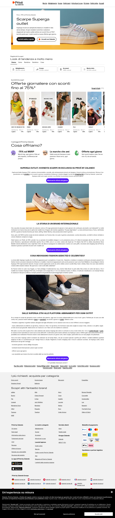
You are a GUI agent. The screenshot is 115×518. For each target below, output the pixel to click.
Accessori (38, 435)
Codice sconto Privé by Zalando (44, 452)
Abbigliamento (39, 428)
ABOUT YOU (62, 442)
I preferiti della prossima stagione (44, 462)
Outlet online (38, 446)
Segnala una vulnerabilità (19, 452)
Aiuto (60, 428)
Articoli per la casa (40, 438)
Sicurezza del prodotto (18, 455)
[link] (101, 3)
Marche (37, 449)
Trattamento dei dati (17, 438)
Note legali (15, 432)
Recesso (14, 445)
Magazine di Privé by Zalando (43, 459)
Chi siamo (14, 428)
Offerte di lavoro (16, 448)
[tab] (13, 62)
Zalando (61, 439)
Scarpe (37, 432)
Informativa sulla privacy (19, 435)
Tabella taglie (62, 432)
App (36, 456)
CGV (13, 442)
